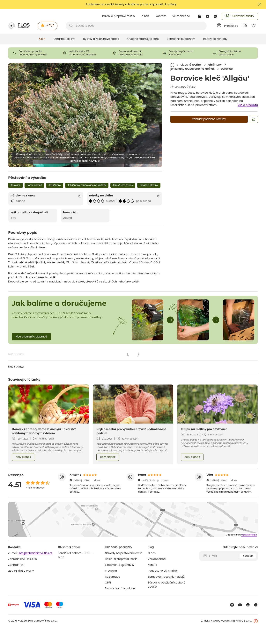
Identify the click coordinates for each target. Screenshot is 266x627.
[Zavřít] (259, 4)
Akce (42, 39)
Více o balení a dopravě (31, 336)
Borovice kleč (34, 185)
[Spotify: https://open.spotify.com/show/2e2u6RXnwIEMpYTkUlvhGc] (215, 16)
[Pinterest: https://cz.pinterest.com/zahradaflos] (248, 605)
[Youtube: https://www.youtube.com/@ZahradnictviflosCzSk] (207, 16)
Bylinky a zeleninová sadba (101, 39)
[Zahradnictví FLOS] (19, 25)
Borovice (15, 185)
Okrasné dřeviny (149, 185)
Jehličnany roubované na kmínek (87, 185)
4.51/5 (50, 25)
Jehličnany (54, 185)
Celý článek (23, 457)
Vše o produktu (248, 105)
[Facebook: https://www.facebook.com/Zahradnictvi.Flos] (256, 605)
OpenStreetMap (249, 535)
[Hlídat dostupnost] (254, 119)
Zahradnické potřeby (181, 39)
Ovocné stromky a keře (143, 39)
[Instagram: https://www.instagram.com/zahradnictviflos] (199, 16)
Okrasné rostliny (64, 39)
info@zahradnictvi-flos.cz (35, 553)
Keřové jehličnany (123, 185)
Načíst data (74, 354)
